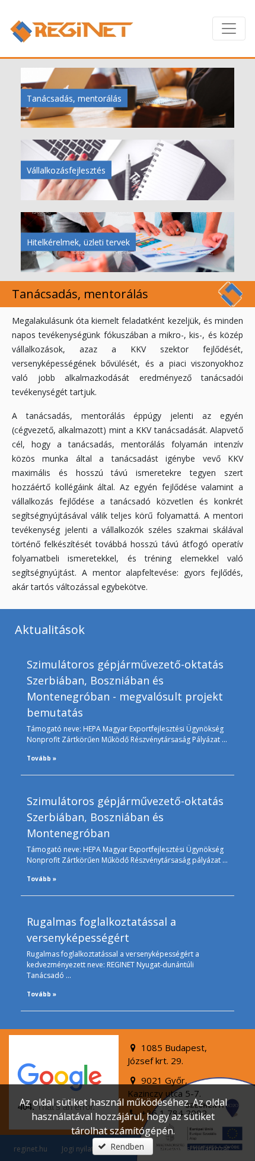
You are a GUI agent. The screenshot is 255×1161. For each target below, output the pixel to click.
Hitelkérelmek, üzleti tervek (78, 242)
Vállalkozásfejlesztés (66, 169)
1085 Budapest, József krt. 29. (167, 1054)
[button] (123, 1146)
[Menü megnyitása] (229, 28)
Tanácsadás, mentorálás (74, 97)
